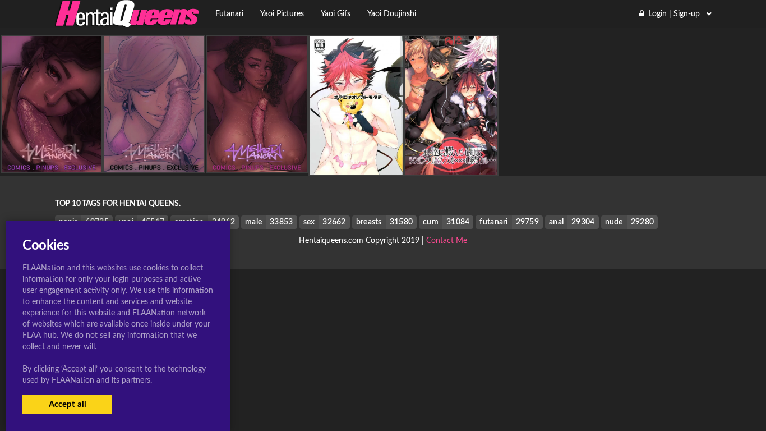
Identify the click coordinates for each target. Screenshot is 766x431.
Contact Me (446, 241)
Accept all (67, 404)
